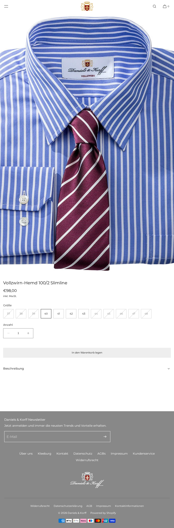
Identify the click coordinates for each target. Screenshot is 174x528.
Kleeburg (44, 453)
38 (23, 315)
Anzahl (8, 324)
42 (71, 313)
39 (35, 315)
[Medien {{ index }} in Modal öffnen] (87, 143)
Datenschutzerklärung (68, 505)
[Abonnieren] (105, 436)
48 (148, 315)
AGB (89, 505)
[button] (154, 6)
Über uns (26, 453)
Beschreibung (13, 368)
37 (10, 315)
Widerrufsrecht (87, 460)
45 (110, 315)
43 (83, 313)
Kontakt (62, 453)
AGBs (101, 453)
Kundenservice (144, 453)
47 (135, 315)
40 (46, 313)
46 (123, 315)
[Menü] (9, 6)
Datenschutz (82, 453)
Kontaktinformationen (129, 505)
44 (97, 315)
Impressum (119, 453)
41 (58, 313)
